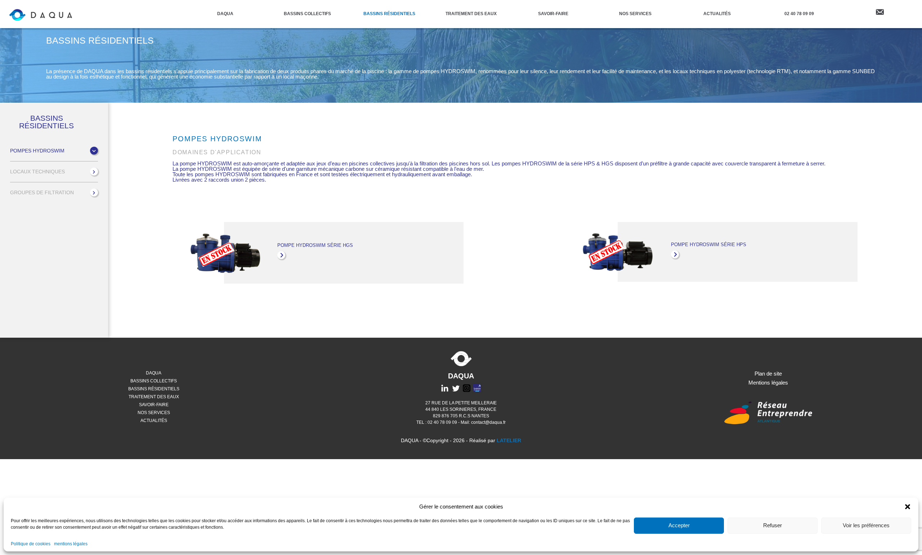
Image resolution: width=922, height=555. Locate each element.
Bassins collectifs (307, 13)
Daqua (225, 13)
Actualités (717, 13)
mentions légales (71, 543)
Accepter (679, 526)
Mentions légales (768, 382)
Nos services (635, 13)
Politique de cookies (30, 543)
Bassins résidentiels (389, 13)
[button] (907, 506)
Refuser (772, 526)
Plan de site (768, 373)
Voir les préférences (866, 526)
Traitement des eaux (471, 13)
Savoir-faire (553, 13)
